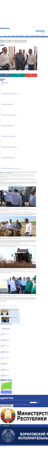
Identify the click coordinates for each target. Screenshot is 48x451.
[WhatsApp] (18, 303)
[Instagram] (37, 31)
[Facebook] (36, 31)
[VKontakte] (41, 31)
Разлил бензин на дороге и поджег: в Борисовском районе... (7, 104)
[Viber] (31, 303)
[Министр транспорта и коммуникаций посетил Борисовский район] (8, 153)
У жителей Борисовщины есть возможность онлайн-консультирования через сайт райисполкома (10, 168)
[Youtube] (42, 31)
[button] (43, 32)
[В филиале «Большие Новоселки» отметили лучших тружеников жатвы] (8, 132)
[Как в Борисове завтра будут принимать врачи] (3, 356)
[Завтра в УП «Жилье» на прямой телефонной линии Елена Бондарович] (3, 332)
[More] (36, 303)
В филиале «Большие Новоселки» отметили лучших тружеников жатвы (8, 136)
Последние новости (6, 328)
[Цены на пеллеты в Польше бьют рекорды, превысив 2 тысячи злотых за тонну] (3, 344)
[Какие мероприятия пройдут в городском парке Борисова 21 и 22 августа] (8, 121)
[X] (13, 303)
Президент (4, 71)
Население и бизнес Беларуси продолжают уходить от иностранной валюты (5, 375)
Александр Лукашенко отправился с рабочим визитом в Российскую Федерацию (12, 317)
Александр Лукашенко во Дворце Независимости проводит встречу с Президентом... (5, 369)
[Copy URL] (33, 303)
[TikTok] (40, 31)
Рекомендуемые (4, 82)
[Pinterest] (16, 303)
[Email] (21, 303)
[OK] (44, 31)
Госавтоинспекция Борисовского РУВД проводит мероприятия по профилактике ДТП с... (5, 340)
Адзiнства (1, 71)
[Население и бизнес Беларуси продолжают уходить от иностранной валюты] (3, 373)
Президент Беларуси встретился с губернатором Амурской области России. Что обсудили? (12, 310)
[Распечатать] (23, 303)
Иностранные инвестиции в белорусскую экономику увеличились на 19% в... (5, 363)
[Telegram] (38, 31)
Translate (5, 446)
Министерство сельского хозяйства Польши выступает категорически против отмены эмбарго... (5, 352)
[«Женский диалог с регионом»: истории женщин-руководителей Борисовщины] (8, 110)
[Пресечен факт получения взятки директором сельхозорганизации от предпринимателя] (8, 89)
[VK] (28, 303)
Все (2, 81)
